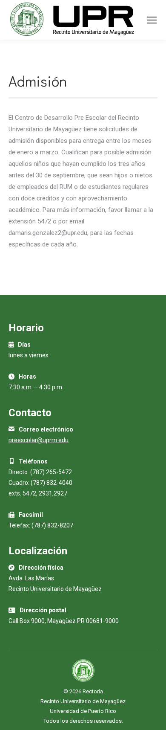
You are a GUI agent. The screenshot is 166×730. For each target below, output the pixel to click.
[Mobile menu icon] (151, 20)
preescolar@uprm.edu (39, 440)
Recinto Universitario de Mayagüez (83, 701)
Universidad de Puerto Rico (83, 711)
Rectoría (93, 691)
